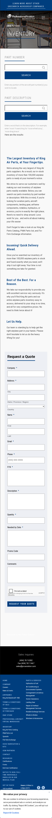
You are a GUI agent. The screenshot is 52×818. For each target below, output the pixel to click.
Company (7, 684)
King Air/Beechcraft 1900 (11, 698)
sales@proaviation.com (26, 666)
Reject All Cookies (11, 813)
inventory (7, 727)
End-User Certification (10, 768)
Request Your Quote (22, 604)
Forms (5, 765)
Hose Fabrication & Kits (11, 745)
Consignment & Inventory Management (34, 694)
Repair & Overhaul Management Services (33, 707)
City (9, 392)
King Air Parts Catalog (10, 730)
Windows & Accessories (34, 718)
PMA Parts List (8, 733)
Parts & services (33, 680)
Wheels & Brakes (31, 715)
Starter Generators (32, 699)
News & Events (8, 691)
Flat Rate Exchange (9, 740)
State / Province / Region (18, 402)
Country (10, 410)
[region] (26, 804)
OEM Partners (9, 751)
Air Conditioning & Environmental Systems (34, 688)
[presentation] (26, 591)
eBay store (7, 715)
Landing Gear (30, 702)
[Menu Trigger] (43, 18)
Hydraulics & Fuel (32, 683)
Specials (6, 736)
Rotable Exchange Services (35, 712)
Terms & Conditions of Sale (11, 703)
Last (9, 436)
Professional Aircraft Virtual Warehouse (13, 720)
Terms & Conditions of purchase (11, 710)
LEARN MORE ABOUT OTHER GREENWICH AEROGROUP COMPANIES (26, 5)
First (9, 426)
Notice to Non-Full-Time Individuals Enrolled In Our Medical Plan (12, 776)
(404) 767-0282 (13, 26)
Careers (5, 687)
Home (5, 680)
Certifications (7, 761)
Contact (6, 754)
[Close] (49, 792)
